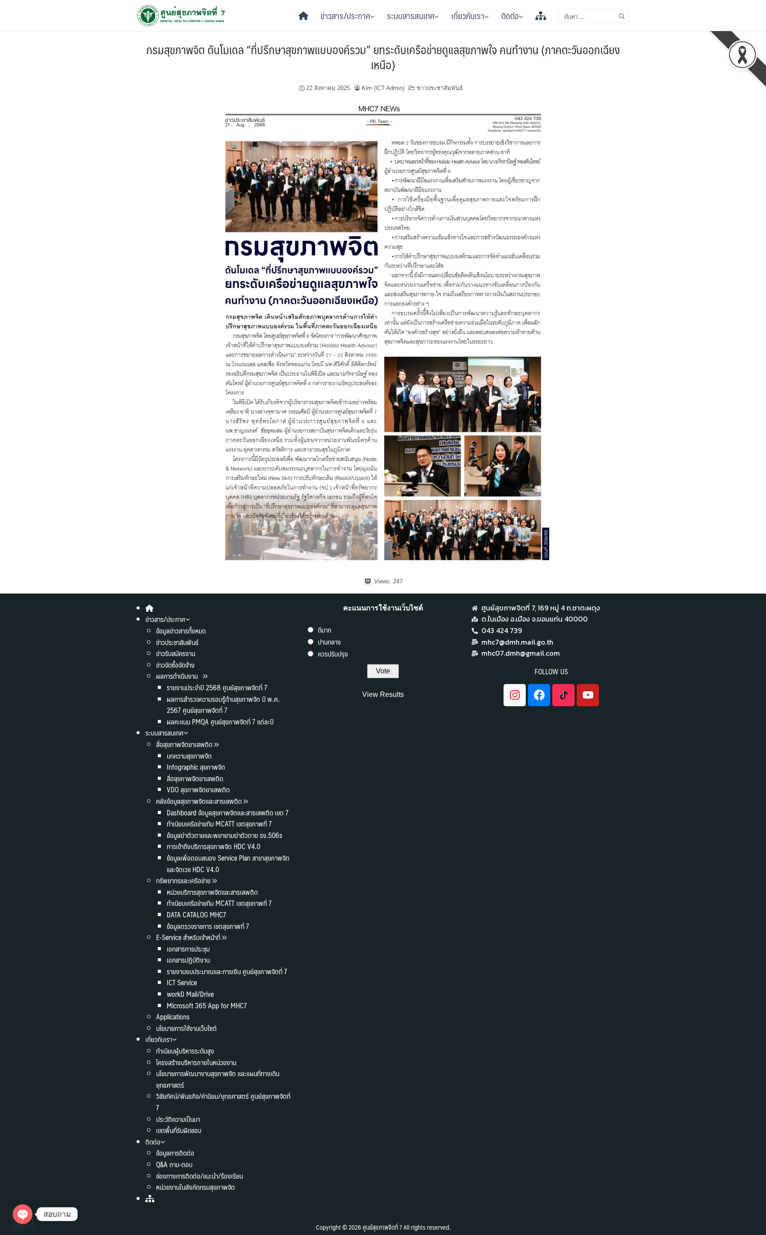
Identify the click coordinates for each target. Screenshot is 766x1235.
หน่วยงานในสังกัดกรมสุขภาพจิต (195, 1187)
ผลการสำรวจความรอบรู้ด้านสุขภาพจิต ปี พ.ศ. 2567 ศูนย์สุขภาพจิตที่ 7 (223, 704)
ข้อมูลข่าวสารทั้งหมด (181, 631)
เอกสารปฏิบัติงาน (188, 960)
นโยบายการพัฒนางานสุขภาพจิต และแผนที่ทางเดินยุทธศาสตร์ (217, 1079)
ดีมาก (324, 630)
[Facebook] (539, 695)
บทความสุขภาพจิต (189, 756)
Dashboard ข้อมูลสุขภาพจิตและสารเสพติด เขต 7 (228, 812)
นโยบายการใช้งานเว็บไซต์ (186, 1028)
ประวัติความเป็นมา (178, 1119)
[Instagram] (515, 695)
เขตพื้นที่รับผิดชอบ (178, 1130)
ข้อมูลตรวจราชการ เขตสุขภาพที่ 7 (208, 926)
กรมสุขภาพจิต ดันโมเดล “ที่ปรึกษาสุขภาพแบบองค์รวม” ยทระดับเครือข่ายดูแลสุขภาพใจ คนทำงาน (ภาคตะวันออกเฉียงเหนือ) (383, 56)
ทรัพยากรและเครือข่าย (183, 880)
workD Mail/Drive (190, 994)
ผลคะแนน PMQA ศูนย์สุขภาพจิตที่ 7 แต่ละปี (220, 722)
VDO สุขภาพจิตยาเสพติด (198, 789)
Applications (173, 1017)
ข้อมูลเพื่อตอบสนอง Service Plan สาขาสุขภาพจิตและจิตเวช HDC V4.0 (228, 863)
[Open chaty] (22, 1214)
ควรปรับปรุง (333, 654)
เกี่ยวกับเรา (468, 15)
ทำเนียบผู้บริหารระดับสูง (185, 1051)
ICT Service (182, 982)
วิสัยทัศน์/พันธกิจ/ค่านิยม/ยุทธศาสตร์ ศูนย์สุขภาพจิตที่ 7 (223, 1101)
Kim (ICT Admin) (383, 88)
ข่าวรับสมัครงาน (175, 653)
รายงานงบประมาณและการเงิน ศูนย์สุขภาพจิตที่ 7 (227, 971)
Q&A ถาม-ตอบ (174, 1164)
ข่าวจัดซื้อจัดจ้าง (175, 665)
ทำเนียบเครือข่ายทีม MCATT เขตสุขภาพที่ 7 (219, 824)
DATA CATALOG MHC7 (196, 914)
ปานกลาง (329, 642)
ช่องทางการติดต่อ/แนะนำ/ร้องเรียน (199, 1176)
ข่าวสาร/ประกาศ (345, 15)
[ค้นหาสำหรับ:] (593, 16)
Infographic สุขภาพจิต (196, 767)
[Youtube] (588, 695)
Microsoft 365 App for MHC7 (207, 1005)
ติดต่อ (510, 15)
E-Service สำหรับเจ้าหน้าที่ (188, 937)
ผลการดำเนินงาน (177, 676)
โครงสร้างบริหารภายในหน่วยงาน (196, 1062)
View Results (383, 694)
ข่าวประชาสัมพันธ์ (440, 88)
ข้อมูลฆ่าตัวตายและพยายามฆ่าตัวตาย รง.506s (224, 835)
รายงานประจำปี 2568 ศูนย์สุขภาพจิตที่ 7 (217, 687)
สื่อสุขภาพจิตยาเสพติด (184, 744)
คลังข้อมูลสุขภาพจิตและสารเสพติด (199, 801)
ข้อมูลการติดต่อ (175, 1153)
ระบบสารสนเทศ (410, 15)
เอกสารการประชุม (188, 949)
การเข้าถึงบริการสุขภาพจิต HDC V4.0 (213, 846)
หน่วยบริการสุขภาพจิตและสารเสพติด (212, 892)
